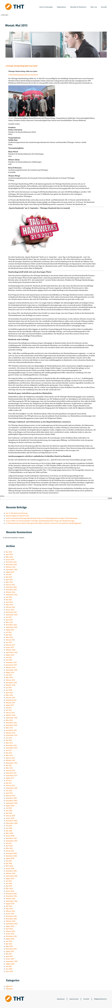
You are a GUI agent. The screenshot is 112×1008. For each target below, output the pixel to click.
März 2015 (9, 728)
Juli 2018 (9, 688)
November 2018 (11, 683)
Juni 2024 (9, 597)
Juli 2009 (9, 808)
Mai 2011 (9, 783)
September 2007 (11, 841)
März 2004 (9, 909)
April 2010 (9, 793)
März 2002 (9, 946)
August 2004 (10, 904)
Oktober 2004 (10, 899)
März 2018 (9, 695)
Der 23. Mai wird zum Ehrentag (16, 513)
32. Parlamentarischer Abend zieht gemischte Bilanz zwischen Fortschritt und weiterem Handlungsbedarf (43, 523)
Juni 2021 (9, 642)
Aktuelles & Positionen (78, 7)
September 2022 (11, 627)
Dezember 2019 (11, 662)
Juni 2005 (9, 883)
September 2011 (11, 775)
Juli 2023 (9, 617)
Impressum (61, 999)
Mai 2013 (9, 753)
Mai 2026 (9, 552)
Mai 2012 (9, 765)
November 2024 (11, 590)
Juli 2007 (9, 843)
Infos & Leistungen (46, 7)
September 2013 (11, 748)
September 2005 (11, 876)
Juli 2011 (8, 781)
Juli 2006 (9, 861)
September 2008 (12, 823)
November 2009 (11, 801)
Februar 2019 (10, 680)
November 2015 (11, 723)
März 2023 (9, 622)
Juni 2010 (9, 791)
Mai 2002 (9, 944)
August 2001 (10, 951)
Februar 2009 (10, 816)
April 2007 (9, 846)
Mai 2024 (9, 600)
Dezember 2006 (11, 853)
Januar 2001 (10, 959)
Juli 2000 (9, 966)
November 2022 (11, 625)
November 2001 (11, 949)
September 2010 (11, 788)
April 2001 (9, 956)
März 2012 (9, 768)
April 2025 (9, 580)
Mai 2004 (9, 906)
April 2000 (9, 971)
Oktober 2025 (10, 567)
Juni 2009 (9, 811)
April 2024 (9, 602)
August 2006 (10, 858)
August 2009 (10, 806)
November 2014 (11, 730)
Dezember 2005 (11, 871)
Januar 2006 (10, 868)
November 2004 (11, 896)
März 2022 (9, 637)
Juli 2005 (9, 881)
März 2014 (9, 743)
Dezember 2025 (11, 562)
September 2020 (11, 652)
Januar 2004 (10, 914)
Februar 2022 (10, 640)
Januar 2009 (10, 818)
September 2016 (11, 718)
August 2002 (10, 939)
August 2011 (10, 778)
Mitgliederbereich (100, 999)
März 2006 (9, 866)
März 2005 (9, 889)
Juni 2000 (9, 969)
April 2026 (9, 554)
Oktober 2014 (10, 733)
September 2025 (11, 570)
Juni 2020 (9, 660)
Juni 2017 (9, 710)
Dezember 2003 (11, 916)
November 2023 (11, 612)
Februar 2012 (10, 771)
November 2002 (11, 936)
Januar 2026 (10, 560)
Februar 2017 (10, 713)
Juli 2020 (9, 657)
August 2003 (10, 926)
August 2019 (10, 672)
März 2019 (9, 678)
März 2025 (9, 582)
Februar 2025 (10, 585)
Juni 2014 (9, 738)
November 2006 (11, 856)
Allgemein (9, 986)
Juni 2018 (9, 690)
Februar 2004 (10, 911)
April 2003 (9, 929)
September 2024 (11, 595)
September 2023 (11, 615)
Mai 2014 (9, 740)
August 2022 (10, 630)
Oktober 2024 (10, 592)
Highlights (9, 989)
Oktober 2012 (10, 760)
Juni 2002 (9, 941)
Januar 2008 (10, 836)
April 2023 (9, 620)
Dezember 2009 (11, 798)
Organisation (61, 7)
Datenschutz (73, 999)
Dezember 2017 (11, 700)
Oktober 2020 (10, 650)
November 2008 (11, 821)
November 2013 (11, 745)
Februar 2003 (10, 931)
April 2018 (9, 693)
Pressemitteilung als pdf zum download (24, 75)
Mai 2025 (9, 577)
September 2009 (11, 803)
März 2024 (9, 605)
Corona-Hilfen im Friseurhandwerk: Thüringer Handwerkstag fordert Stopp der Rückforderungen (40, 521)
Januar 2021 (10, 647)
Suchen (2, 496)
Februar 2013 (10, 758)
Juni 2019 (9, 675)
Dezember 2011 (11, 773)
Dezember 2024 (11, 587)
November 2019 (11, 665)
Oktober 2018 (10, 685)
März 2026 (9, 557)
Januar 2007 (10, 851)
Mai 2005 (9, 886)
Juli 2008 (9, 826)
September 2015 (11, 725)
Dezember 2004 (11, 894)
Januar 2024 (10, 610)
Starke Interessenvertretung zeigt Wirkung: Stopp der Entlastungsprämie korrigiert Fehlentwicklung (41, 518)
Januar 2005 (10, 891)
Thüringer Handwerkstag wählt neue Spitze (22, 66)
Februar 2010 (10, 796)
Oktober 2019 (10, 668)
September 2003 (11, 924)
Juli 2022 (9, 632)
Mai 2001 (9, 954)
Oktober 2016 (10, 715)
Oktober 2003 (10, 921)
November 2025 (11, 564)
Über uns (93, 7)
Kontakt (104, 7)
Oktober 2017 (10, 703)
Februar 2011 (10, 786)
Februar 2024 (10, 607)
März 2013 (9, 755)
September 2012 (11, 763)
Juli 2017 (8, 708)
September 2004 (12, 901)
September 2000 (12, 961)
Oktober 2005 (10, 873)
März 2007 (9, 848)
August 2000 (10, 964)
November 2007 (11, 838)
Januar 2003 (10, 934)
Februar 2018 (10, 698)
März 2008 (9, 833)
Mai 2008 (9, 831)
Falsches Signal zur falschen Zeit (17, 516)
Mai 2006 (9, 863)
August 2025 (10, 572)
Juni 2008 (9, 828)
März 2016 (9, 720)
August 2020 (10, 655)
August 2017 (10, 705)
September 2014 (11, 735)
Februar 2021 (10, 645)
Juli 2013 (8, 750)
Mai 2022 (9, 635)
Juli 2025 (9, 575)
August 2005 (10, 879)
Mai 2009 (9, 813)
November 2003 (11, 919)
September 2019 (11, 670)
